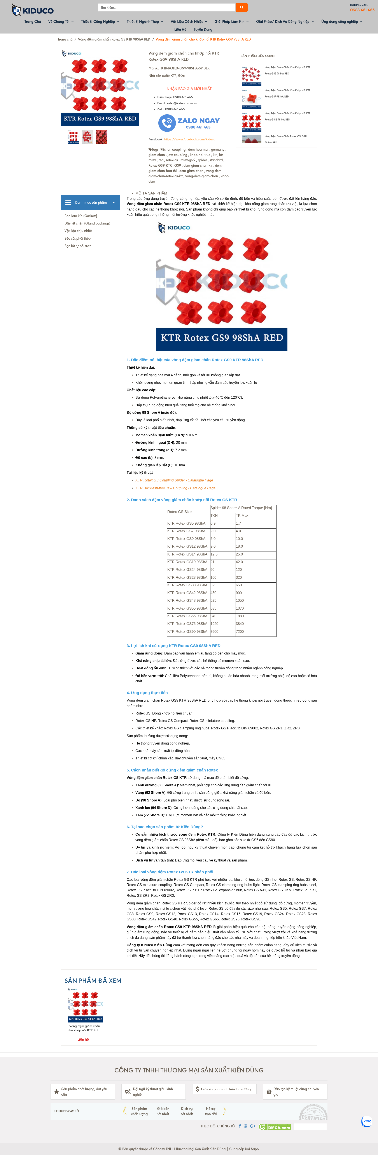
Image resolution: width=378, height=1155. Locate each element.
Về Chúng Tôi (58, 21)
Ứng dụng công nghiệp (339, 21)
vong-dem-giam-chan (201, 176)
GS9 (177, 165)
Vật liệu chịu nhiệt (78, 231)
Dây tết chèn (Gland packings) (87, 223)
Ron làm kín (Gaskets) (81, 216)
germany (217, 149)
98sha (165, 149)
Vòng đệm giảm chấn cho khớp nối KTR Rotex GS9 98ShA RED (85, 1028)
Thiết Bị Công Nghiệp (98, 21)
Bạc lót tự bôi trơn (78, 246)
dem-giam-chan (191, 171)
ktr (215, 155)
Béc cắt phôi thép (78, 238)
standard (216, 160)
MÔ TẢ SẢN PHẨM (151, 193)
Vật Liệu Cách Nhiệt (187, 21)
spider (202, 160)
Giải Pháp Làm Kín (229, 21)
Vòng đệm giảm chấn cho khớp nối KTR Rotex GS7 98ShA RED (287, 93)
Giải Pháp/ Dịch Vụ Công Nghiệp (283, 21)
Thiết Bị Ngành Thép (143, 21)
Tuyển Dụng (203, 29)
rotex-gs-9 (187, 160)
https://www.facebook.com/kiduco (189, 139)
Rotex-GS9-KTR (160, 165)
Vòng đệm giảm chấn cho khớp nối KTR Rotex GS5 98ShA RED (287, 70)
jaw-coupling (177, 155)
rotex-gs (172, 160)
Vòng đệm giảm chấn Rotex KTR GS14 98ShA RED (286, 139)
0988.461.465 (362, 9)
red (161, 160)
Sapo (255, 1149)
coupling (179, 149)
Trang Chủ (32, 21)
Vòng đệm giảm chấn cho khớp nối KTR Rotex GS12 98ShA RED (287, 116)
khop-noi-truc (200, 155)
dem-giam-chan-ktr (198, 165)
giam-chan (157, 155)
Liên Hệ (180, 29)
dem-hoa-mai (198, 149)
